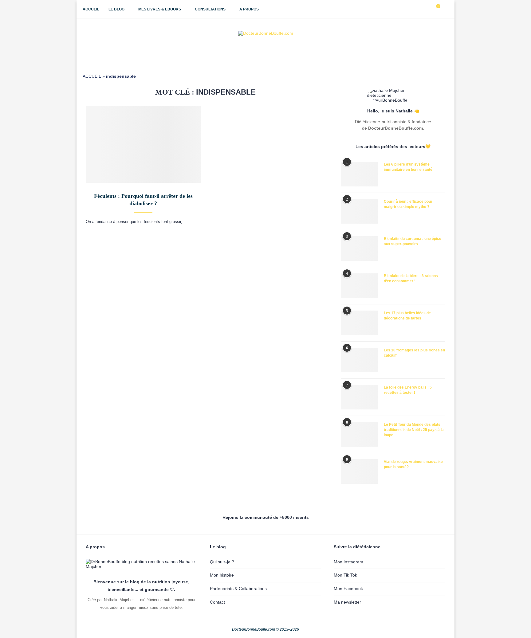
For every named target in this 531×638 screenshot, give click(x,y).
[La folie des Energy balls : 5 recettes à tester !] (359, 397)
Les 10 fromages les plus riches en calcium (414, 353)
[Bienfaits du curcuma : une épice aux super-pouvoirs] (359, 248)
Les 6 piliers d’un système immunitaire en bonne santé (408, 167)
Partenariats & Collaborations (238, 588)
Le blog (116, 9)
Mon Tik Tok (345, 575)
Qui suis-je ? (222, 561)
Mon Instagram (348, 561)
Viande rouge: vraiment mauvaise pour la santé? (413, 464)
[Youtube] (421, 9)
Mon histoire (222, 575)
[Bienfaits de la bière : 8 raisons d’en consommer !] (359, 285)
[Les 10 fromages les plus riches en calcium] (359, 360)
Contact (217, 602)
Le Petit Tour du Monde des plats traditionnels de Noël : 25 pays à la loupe (414, 429)
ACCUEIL (92, 76)
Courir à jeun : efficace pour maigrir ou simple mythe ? (408, 204)
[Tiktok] (427, 9)
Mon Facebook (348, 588)
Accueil (91, 9)
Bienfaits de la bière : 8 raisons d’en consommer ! (411, 278)
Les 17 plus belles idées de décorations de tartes (407, 315)
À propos (249, 9)
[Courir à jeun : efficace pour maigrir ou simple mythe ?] (359, 211)
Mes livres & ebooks (159, 9)
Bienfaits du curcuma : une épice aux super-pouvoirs (412, 241)
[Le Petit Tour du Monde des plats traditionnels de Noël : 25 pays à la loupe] (359, 434)
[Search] (445, 9)
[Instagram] (414, 9)
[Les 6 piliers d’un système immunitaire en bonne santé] (359, 174)
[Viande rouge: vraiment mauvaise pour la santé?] (359, 471)
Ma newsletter (347, 602)
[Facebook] (408, 9)
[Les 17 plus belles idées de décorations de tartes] (359, 323)
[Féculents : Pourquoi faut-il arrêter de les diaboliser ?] (143, 144)
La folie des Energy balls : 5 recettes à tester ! (408, 390)
